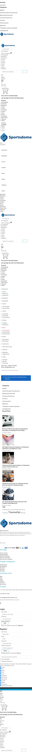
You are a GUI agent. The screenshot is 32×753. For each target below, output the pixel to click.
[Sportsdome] (7, 34)
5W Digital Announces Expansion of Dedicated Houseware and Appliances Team (15, 447)
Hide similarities (5, 659)
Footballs (4, 323)
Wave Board (5, 341)
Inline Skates (5, 339)
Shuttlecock (5, 295)
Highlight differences (6, 661)
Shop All (3, 100)
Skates (3, 114)
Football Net (5, 324)
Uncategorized (4, 30)
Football (3, 111)
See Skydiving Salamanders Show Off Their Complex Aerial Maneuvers (14, 502)
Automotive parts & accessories (8, 12)
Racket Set (5, 293)
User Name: (4, 611)
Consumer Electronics (6, 17)
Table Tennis (4, 117)
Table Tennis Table (7, 346)
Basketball (3, 105)
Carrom (3, 106)
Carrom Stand (5, 308)
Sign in (19, 653)
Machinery (3, 25)
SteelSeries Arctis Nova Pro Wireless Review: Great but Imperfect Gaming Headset (15, 484)
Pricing (23, 509)
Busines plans (7, 509)
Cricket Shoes (5, 330)
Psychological (5, 512)
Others (3, 120)
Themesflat (14, 512)
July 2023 (2, 5)
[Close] (0, 725)
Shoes (2, 113)
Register (20, 625)
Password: (3, 616)
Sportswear (4, 116)
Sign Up (5, 650)
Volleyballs (5, 352)
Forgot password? (5, 621)
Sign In (3, 77)
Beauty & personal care (6, 15)
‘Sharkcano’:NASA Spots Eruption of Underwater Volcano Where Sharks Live (16, 466)
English (3, 126)
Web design (23, 512)
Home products (4, 23)
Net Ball (4, 361)
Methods (17, 509)
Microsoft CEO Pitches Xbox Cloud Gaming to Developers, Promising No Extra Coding (15, 429)
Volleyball (3, 119)
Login (4, 623)
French (3, 129)
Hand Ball (4, 359)
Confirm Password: (6, 645)
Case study (12, 509)
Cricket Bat (4, 109)
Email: (2, 636)
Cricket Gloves (6, 317)
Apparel (2, 10)
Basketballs (5, 301)
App (3, 509)
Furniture (2, 20)
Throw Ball (5, 363)
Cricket (3, 108)
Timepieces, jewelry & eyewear (8, 28)
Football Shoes (6, 332)
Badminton (4, 103)
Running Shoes (6, 333)
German (3, 130)
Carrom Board (5, 306)
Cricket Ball (5, 314)
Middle (20, 509)
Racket (4, 291)
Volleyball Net (5, 354)
